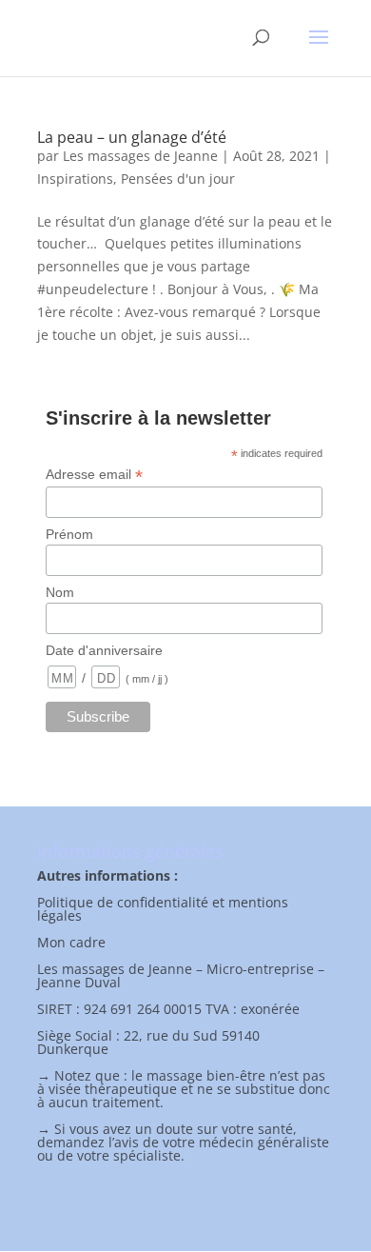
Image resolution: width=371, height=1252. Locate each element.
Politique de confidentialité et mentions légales (162, 908)
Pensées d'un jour (178, 178)
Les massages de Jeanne (140, 156)
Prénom (69, 534)
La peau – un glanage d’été (131, 137)
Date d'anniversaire (104, 650)
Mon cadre (71, 942)
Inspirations (75, 178)
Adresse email (94, 475)
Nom (60, 592)
